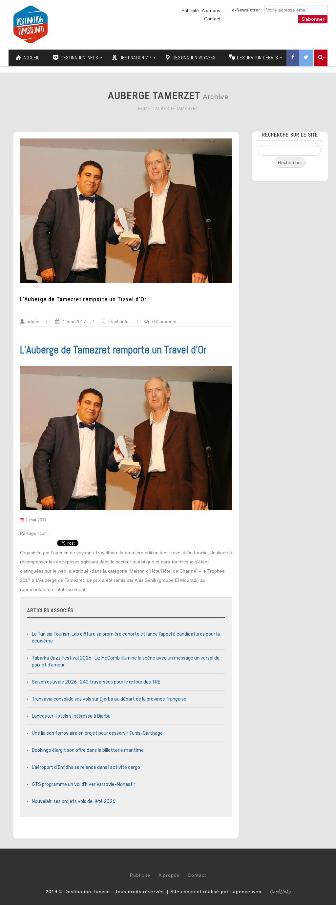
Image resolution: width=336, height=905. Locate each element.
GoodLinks (280, 891)
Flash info (118, 321)
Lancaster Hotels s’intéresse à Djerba (71, 716)
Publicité (190, 10)
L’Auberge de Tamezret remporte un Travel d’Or (83, 299)
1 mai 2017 (73, 321)
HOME (144, 108)
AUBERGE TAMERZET (176, 108)
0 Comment (164, 321)
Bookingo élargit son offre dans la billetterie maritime (88, 750)
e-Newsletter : (247, 9)
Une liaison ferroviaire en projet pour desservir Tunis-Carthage (97, 733)
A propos (211, 10)
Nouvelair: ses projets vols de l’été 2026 (74, 801)
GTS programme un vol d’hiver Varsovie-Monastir (83, 784)
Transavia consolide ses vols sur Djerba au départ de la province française (109, 699)
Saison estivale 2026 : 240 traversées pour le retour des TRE (96, 682)
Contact (212, 18)
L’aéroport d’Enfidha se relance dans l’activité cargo (86, 767)
